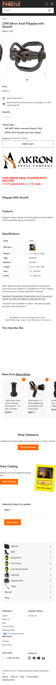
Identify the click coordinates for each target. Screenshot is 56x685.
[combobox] (28, 10)
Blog (4, 623)
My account (7, 645)
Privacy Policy (8, 626)
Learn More (31, 320)
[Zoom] (45, 73)
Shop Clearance (28, 447)
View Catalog (9, 481)
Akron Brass (22, 374)
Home (4, 19)
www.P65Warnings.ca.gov (15, 320)
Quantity (6, 112)
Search (5, 616)
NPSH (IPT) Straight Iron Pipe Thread (23, 132)
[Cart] (46, 4)
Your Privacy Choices (15, 634)
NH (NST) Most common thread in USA (23, 128)
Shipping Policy (8, 630)
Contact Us (32, 616)
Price (4, 86)
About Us (6, 619)
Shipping (5, 138)
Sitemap (5, 641)
